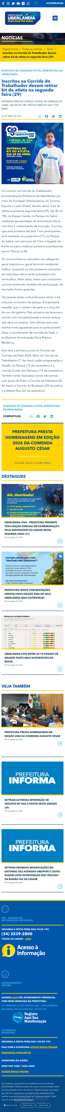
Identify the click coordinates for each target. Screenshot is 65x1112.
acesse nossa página (43, 1047)
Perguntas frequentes (16, 1053)
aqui (28, 939)
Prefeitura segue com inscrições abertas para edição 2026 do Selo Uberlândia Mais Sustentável (28, 594)
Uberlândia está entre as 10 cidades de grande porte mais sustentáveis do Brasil (31, 658)
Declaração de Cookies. (23, 1100)
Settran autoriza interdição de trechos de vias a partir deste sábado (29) (31, 804)
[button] (55, 18)
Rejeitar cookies (28, 1105)
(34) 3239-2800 (17, 934)
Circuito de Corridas (17, 71)
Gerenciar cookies (11, 1105)
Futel (38, 71)
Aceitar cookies (43, 1105)
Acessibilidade (54, 3)
